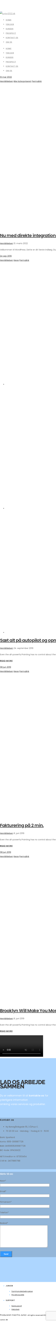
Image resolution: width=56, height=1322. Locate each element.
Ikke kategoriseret (22, 81)
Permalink (37, 81)
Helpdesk (15, 1309)
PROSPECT (11, 62)
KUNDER (9, 57)
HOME (8, 48)
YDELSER (10, 53)
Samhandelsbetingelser (22, 1291)
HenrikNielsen (6, 81)
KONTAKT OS (12, 66)
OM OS (9, 70)
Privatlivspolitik (17, 1295)
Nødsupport (16, 1306)
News (16, 260)
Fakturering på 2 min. (22, 825)
